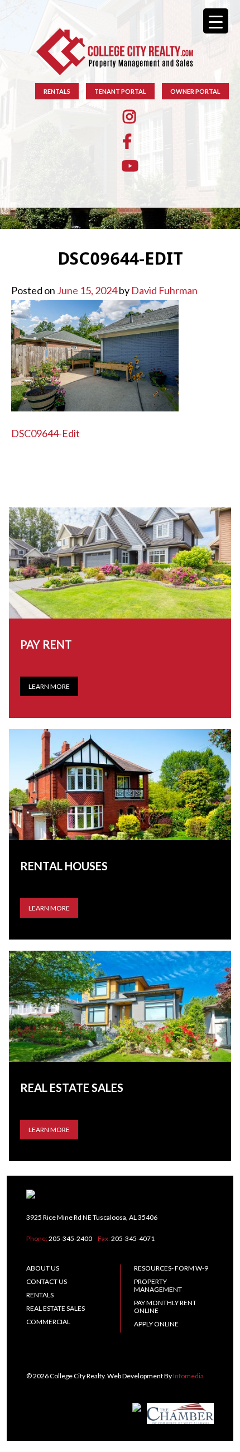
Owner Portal (195, 91)
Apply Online (156, 1324)
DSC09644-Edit (45, 433)
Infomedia (188, 1376)
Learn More (49, 686)
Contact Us (46, 1281)
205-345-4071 (133, 1238)
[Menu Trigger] (215, 20)
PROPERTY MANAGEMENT (158, 1285)
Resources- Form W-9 (171, 1268)
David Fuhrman (164, 290)
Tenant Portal (120, 91)
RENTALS (57, 91)
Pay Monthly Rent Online (165, 1306)
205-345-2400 (70, 1238)
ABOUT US (42, 1268)
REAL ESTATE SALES (55, 1308)
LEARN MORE (49, 908)
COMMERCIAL (48, 1321)
